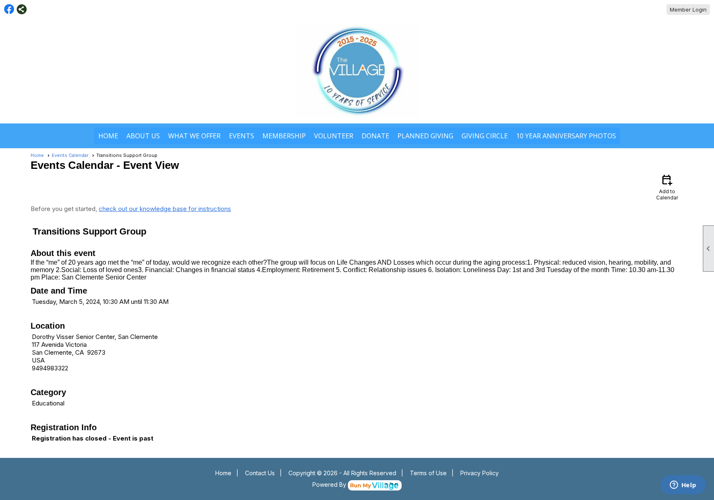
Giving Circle (485, 135)
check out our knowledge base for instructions (165, 209)
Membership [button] (284, 135)
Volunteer (333, 135)
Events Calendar (70, 155)
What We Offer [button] (194, 135)
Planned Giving (425, 135)
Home (108, 135)
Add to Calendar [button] (667, 187)
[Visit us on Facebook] (9, 9)
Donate (375, 135)
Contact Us (260, 472)
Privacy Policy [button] (479, 472)
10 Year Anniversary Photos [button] (566, 135)
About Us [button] (143, 135)
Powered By (330, 484)
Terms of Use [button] (428, 472)
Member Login (688, 9)
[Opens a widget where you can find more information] (683, 485)
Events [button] (241, 135)
